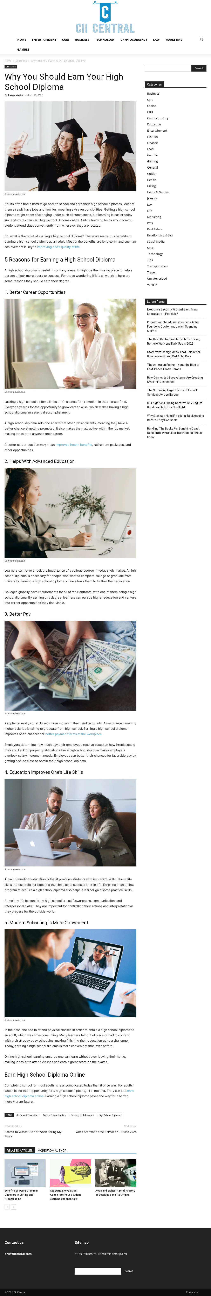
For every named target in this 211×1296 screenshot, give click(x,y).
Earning (74, 1114)
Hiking (151, 186)
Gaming (152, 161)
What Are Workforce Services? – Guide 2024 (106, 1132)
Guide (151, 174)
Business (82, 40)
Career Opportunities (54, 1114)
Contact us (192, 1292)
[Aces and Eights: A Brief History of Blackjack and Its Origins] (115, 1173)
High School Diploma (109, 1114)
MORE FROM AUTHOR (52, 1150)
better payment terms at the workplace (73, 734)
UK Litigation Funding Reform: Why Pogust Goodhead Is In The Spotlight (174, 405)
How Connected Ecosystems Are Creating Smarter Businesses (175, 379)
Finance (152, 143)
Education (21, 61)
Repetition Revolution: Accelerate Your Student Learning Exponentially (65, 1194)
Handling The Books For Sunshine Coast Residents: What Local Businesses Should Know (175, 433)
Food (150, 149)
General (152, 167)
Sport (151, 248)
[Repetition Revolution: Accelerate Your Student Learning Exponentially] (70, 1173)
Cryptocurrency (134, 40)
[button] (201, 40)
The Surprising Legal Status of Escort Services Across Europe (172, 392)
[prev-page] (7, 1207)
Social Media (156, 241)
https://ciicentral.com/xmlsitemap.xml (101, 1254)
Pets (150, 223)
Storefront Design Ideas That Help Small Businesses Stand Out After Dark (173, 354)
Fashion (152, 137)
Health (151, 180)
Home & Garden (158, 192)
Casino (151, 106)
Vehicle (152, 285)
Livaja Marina (15, 95)
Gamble (23, 49)
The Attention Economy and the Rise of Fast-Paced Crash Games (173, 367)
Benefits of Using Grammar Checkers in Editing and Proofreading (21, 1194)
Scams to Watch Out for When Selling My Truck (33, 1134)
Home (21, 40)
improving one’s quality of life (58, 247)
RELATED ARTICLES (20, 1150)
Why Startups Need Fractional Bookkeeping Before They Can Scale (175, 418)
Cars (65, 40)
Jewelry (152, 198)
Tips (150, 260)
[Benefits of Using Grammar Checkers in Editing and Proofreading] (25, 1173)
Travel (151, 272)
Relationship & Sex (160, 235)
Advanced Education (27, 1114)
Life (149, 211)
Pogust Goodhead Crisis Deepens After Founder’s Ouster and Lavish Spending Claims (173, 326)
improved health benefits (74, 445)
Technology (105, 40)
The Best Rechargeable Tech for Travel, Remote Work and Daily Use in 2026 (173, 341)
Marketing (174, 40)
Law (156, 40)
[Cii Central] (105, 17)
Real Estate (154, 229)
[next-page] (13, 1207)
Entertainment (44, 40)
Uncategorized (157, 278)
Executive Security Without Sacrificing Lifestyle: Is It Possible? (172, 311)
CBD (150, 112)
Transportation (157, 266)
